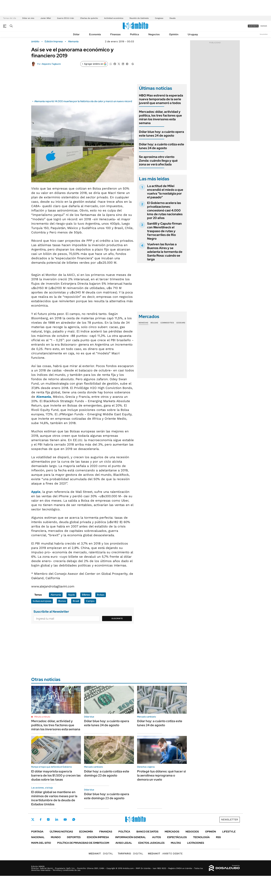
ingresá (263, 26)
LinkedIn (56, 819)
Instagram (48, 819)
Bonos (62, 601)
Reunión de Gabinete (139, 18)
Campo (90, 601)
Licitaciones (195, 842)
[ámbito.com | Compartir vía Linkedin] (123, 63)
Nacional (38, 837)
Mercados (172, 831)
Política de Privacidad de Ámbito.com (83, 842)
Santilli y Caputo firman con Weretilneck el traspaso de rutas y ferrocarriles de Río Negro (164, 231)
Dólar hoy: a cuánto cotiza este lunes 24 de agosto (161, 146)
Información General (130, 837)
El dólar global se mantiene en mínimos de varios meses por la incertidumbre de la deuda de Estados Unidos (54, 798)
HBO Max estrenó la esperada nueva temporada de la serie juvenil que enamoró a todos (161, 99)
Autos (156, 837)
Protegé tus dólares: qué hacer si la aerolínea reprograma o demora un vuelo (161, 775)
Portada (37, 831)
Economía (95, 34)
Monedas (143, 323)
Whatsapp (73, 819)
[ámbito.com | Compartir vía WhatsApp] (110, 63)
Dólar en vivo (28, 18)
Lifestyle (229, 831)
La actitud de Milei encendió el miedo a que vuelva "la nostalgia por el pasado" (165, 191)
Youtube (65, 819)
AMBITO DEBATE (165, 853)
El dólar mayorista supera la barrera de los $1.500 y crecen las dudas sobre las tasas (56, 775)
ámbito (35, 41)
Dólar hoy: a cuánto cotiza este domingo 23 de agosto (106, 773)
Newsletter (264, 34)
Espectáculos (177, 837)
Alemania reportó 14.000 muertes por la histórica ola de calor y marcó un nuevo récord (83, 101)
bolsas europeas (42, 601)
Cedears (180, 323)
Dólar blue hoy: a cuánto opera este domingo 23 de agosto (106, 796)
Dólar (76, 34)
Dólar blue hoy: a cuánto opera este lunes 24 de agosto (161, 134)
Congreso (159, 18)
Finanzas (115, 34)
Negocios (154, 34)
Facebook (40, 819)
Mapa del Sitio (41, 842)
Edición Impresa (98, 837)
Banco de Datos (147, 831)
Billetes (86, 594)
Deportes (74, 837)
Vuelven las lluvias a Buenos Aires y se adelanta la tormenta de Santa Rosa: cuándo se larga (164, 251)
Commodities (167, 323)
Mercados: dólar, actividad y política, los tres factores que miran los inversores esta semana (160, 117)
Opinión (173, 34)
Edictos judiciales (151, 842)
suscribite (253, 26)
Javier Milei (45, 18)
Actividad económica (113, 18)
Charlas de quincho (89, 18)
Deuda (172, 18)
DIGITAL (101, 853)
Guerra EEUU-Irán (65, 18)
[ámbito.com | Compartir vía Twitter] (119, 63)
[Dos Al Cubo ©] (224, 868)
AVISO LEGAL (123, 842)
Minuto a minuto (42, 716)
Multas (176, 842)
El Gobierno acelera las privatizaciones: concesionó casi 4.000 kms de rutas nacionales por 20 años (165, 210)
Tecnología (201, 837)
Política (134, 34)
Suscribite (117, 618)
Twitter (32, 819)
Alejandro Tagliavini (51, 64)
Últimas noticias (61, 831)
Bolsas (100, 594)
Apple (35, 492)
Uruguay (193, 34)
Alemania (73, 41)
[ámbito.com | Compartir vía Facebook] (115, 63)
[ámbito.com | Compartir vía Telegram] (127, 63)
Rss (218, 837)
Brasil (76, 601)
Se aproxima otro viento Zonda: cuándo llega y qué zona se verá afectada (158, 160)
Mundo (56, 837)
